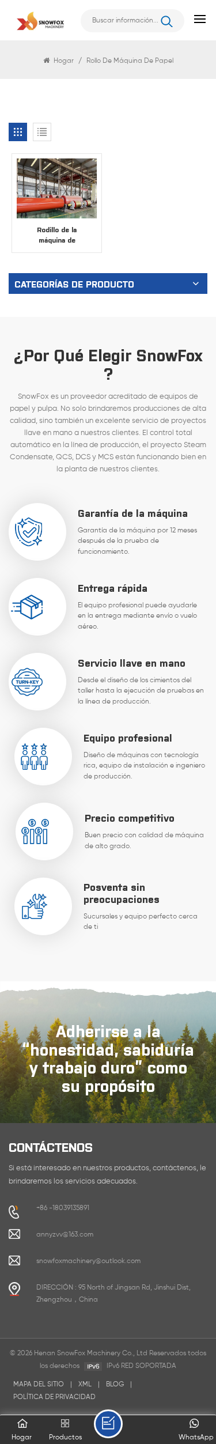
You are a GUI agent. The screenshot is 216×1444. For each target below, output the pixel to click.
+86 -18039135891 (62, 1208)
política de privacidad (54, 1397)
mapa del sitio (38, 1384)
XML (85, 1384)
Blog (115, 1384)
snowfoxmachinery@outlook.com (88, 1261)
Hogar (63, 61)
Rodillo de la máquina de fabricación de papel (57, 235)
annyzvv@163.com (64, 1234)
